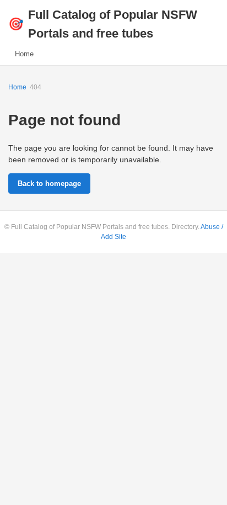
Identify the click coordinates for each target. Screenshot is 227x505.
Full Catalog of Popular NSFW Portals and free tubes (102, 24)
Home (24, 54)
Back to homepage (49, 183)
